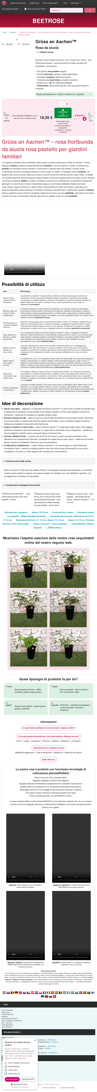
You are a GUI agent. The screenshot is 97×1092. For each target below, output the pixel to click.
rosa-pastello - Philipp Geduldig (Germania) (26, 516)
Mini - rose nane (7, 1023)
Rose (4, 32)
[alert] (20, 1064)
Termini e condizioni (49, 1088)
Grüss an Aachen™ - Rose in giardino (50, 523)
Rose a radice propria (50, 3)
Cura (65, 3)
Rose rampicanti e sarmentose (11, 1021)
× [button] (35, 1040)
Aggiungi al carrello (63, 114)
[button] (20, 1084)
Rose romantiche (7, 1010)
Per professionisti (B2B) (10, 9)
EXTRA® (55, 1042)
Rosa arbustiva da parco (10, 1018)
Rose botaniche (7, 1027)
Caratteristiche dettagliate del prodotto (23, 485)
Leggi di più (22, 1058)
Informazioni (75, 3)
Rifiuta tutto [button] (28, 1079)
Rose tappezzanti (7, 1025)
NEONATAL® (53, 1053)
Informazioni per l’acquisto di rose (48, 747)
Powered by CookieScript (20, 1087)
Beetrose (13, 32)
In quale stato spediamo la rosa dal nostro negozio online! (48, 727)
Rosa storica (6, 1012)
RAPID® (48, 1048)
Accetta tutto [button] (12, 1079)
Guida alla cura (48, 759)
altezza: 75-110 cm (40, 512)
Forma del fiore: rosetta (62, 512)
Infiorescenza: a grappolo (15, 512)
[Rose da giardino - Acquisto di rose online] (90, 10)
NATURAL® (52, 1046)
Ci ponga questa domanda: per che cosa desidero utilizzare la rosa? (48, 736)
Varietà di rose (34, 3)
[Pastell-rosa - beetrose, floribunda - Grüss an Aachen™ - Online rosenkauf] (16, 992)
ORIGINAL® (52, 1040)
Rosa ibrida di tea (7, 1014)
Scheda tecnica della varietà (18, 461)
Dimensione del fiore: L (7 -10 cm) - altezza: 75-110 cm (40, 520)
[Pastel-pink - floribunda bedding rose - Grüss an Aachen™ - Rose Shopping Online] (20, 992)
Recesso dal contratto (68, 1088)
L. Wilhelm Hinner (54, 527)
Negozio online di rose (18, 3)
